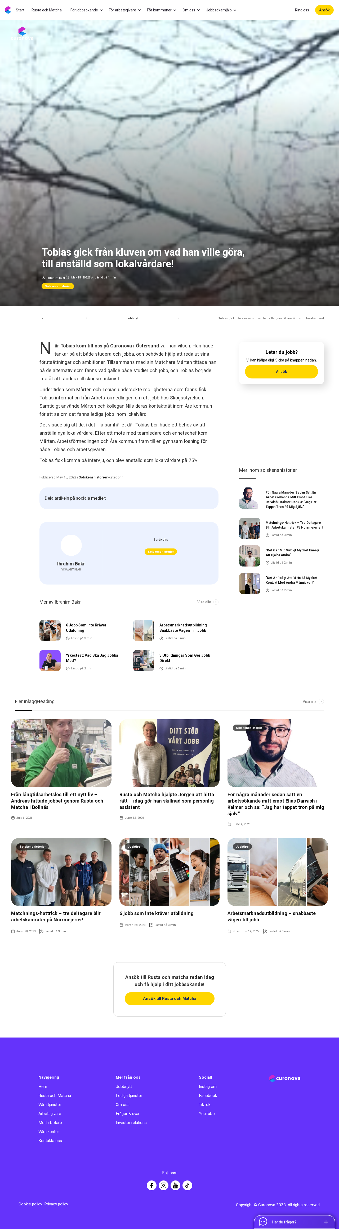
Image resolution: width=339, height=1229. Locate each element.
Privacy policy (56, 1204)
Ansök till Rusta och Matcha (169, 998)
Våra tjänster (49, 1104)
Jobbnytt (132, 318)
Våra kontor (48, 1131)
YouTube (207, 1113)
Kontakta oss (50, 1140)
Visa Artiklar (71, 569)
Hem (42, 318)
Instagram (208, 1086)
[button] (89, 10)
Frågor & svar (128, 1113)
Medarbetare (50, 1122)
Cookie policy (30, 1204)
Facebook (208, 1095)
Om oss (123, 1104)
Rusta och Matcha (54, 1095)
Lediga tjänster (129, 1095)
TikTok (204, 1104)
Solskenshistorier (58, 286)
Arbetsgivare (49, 1113)
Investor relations (131, 1122)
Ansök (324, 10)
